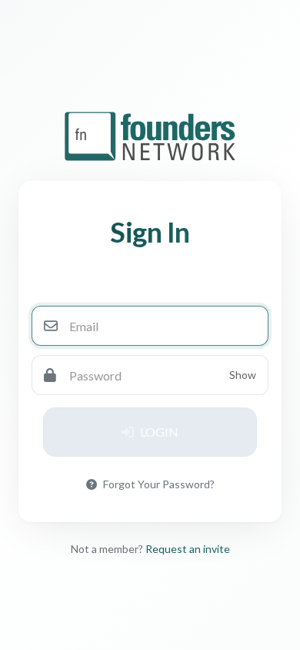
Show (242, 374)
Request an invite (187, 548)
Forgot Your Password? (159, 484)
